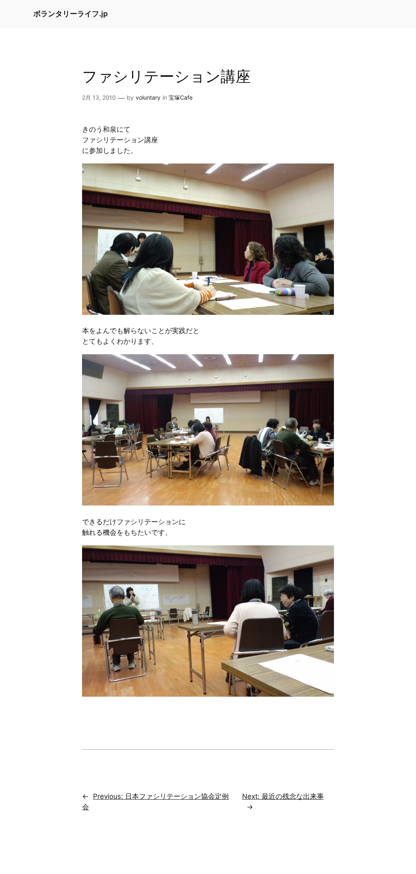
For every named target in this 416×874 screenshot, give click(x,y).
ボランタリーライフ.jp (70, 13)
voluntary (148, 97)
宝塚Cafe (181, 97)
